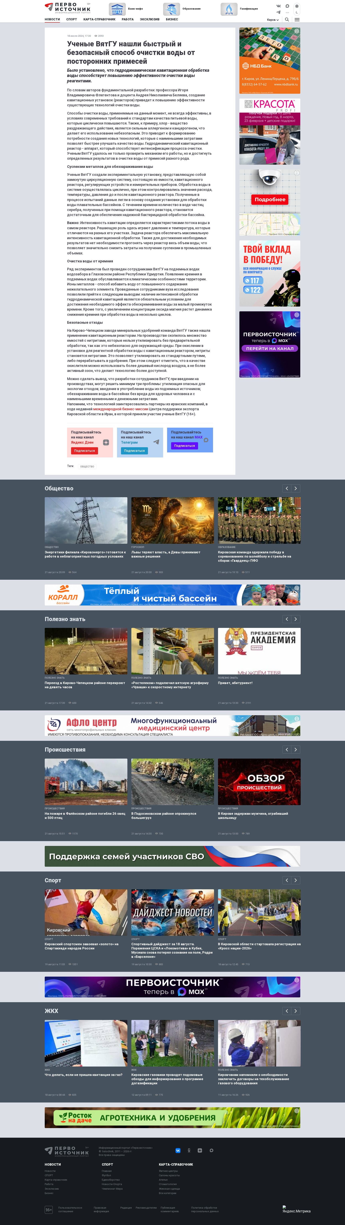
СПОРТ (49, 1175)
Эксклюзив (52, 1188)
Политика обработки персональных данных (205, 1209)
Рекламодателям (146, 1207)
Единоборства (111, 1179)
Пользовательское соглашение (70, 1209)
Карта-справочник (56, 1179)
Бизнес (49, 1193)
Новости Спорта (112, 1184)
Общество (87, 466)
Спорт (53, 880)
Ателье (163, 1179)
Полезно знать (65, 619)
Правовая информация (101, 1209)
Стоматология (168, 1184)
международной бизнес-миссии (121, 409)
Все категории (167, 1193)
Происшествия (65, 749)
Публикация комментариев (170, 1209)
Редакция (126, 1207)
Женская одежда (169, 1188)
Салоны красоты (169, 1175)
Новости (53, 1164)
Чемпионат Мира (112, 1188)
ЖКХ (51, 1011)
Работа (49, 1184)
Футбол (106, 1175)
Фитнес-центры (168, 1170)
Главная (107, 1170)
